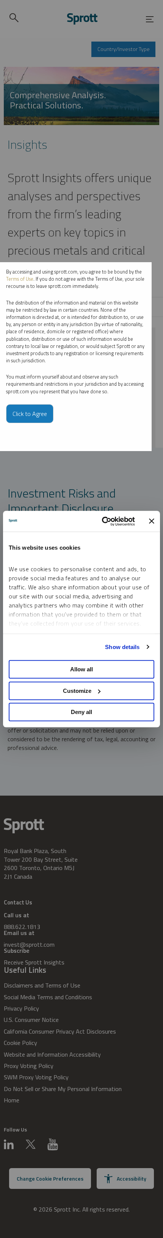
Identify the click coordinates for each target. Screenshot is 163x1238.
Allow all (81, 669)
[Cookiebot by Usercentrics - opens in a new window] (102, 521)
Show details (122, 647)
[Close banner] (151, 521)
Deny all (81, 712)
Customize (77, 691)
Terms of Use (19, 279)
